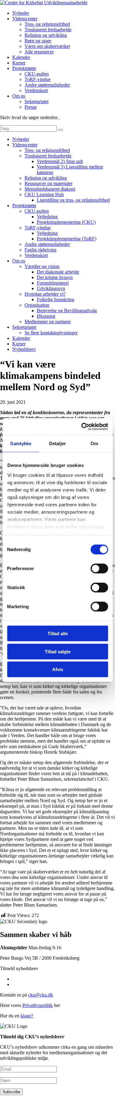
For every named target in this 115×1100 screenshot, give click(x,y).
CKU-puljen (37, 73)
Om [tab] (94, 443)
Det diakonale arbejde (58, 271)
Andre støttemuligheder (47, 84)
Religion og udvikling (46, 35)
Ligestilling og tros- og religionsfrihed (73, 200)
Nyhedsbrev (24, 349)
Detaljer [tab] (57, 443)
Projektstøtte (24, 68)
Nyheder (20, 13)
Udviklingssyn (51, 288)
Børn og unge (38, 40)
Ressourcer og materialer (48, 183)
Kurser (18, 62)
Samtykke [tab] (20, 443)
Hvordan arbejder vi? (45, 294)
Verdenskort (36, 90)
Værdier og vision (42, 266)
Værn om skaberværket (47, 46)
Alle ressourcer (39, 51)
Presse (31, 107)
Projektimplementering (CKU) (66, 222)
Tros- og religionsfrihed (47, 24)
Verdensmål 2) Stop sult (60, 161)
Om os (18, 96)
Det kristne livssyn (55, 277)
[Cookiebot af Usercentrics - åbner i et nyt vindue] (82, 426)
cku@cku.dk (40, 994)
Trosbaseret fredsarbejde (48, 29)
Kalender (21, 57)
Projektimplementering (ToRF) (66, 238)
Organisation (37, 305)
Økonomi (46, 316)
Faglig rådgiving (40, 249)
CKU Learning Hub (44, 194)
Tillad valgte (58, 651)
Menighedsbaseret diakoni (50, 189)
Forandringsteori (53, 283)
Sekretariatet (36, 101)
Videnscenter (24, 18)
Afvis (57, 669)
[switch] (99, 568)
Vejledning (47, 216)
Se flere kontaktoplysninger (51, 332)
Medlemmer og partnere (48, 321)
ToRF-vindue (38, 79)
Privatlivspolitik (37, 1005)
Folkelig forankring (55, 299)
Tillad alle (58, 633)
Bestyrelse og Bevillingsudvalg (67, 310)
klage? (27, 1015)
